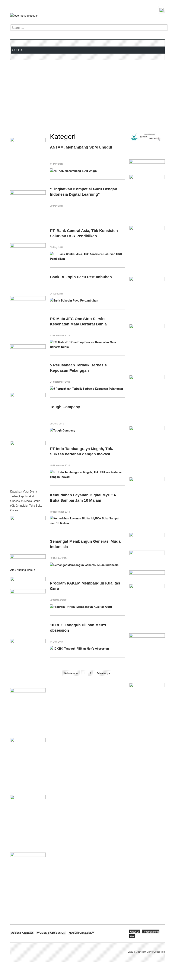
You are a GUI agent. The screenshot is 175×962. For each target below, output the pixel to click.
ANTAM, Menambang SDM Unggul (81, 147)
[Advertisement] (87, 97)
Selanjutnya (103, 673)
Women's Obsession (51, 932)
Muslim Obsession (82, 932)
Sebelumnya (71, 673)
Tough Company (65, 407)
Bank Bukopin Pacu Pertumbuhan (81, 277)
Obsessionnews (22, 932)
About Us (135, 931)
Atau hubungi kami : (22, 570)
